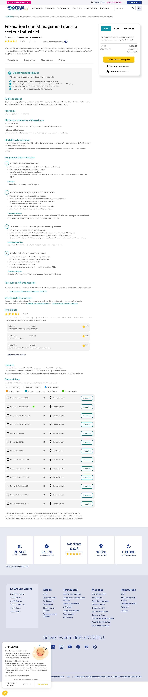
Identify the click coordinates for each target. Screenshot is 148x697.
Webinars (124, 607)
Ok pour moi (43, 684)
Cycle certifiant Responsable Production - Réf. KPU (28, 291)
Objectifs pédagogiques (25, 72)
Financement (47, 60)
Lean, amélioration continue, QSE (43, 17)
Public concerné (13, 98)
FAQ (123, 594)
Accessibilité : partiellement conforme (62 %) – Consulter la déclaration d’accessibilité (108, 677)
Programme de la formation (20, 157)
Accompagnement (49, 597)
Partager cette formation (119, 71)
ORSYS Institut (16, 597)
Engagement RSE (98, 608)
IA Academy (67, 607)
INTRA (116, 29)
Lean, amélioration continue (65, 17)
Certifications (48, 601)
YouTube (124, 610)
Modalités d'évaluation (17, 140)
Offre (45, 594)
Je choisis (26, 684)
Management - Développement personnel (74, 599)
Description (13, 60)
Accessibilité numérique (100, 625)
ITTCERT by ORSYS (17, 594)
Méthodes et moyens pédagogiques (24, 120)
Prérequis (10, 110)
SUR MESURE (129, 29)
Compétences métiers (22, 17)
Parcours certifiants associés (20, 282)
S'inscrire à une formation (48, 609)
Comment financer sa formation (37, 303)
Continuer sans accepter (10, 684)
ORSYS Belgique (16, 601)
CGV (68, 677)
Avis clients (11, 310)
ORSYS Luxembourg (17, 604)
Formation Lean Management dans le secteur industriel (94, 17)
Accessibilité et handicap (101, 622)
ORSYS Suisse (15, 608)
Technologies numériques (72, 594)
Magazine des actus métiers (128, 599)
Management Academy (71, 610)
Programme (29, 60)
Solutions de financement (18, 298)
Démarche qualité (98, 604)
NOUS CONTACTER (114, 2)
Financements (48, 604)
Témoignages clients (128, 604)
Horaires (9, 365)
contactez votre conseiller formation (65, 303)
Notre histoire (97, 597)
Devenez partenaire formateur (103, 618)
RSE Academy (68, 617)
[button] (5, 693)
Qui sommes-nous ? (99, 594)
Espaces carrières (98, 615)
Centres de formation (100, 611)
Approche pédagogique (100, 601)
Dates (62, 60)
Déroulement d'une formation (50, 615)
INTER (105, 29)
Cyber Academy (68, 614)
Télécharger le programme (119, 66)
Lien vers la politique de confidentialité (17, 676)
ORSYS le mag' (15, 611)
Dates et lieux (12, 379)
